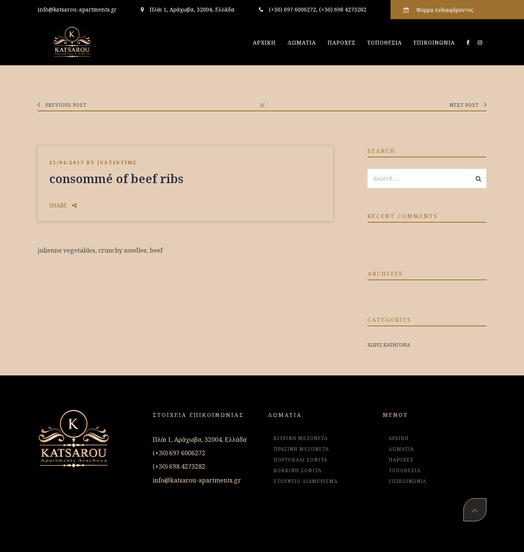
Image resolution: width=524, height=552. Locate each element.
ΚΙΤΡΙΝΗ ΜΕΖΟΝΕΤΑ (301, 438)
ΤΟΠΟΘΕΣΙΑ (384, 42)
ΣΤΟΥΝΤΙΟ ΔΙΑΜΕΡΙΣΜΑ (306, 481)
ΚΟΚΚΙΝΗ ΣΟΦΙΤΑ (297, 470)
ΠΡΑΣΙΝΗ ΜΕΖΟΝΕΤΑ (301, 449)
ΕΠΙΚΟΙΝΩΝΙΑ (434, 42)
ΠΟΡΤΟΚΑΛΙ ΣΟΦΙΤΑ (300, 459)
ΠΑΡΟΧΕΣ (342, 42)
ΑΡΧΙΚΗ (264, 42)
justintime (117, 162)
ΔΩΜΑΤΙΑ (301, 42)
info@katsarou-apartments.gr (77, 9)
